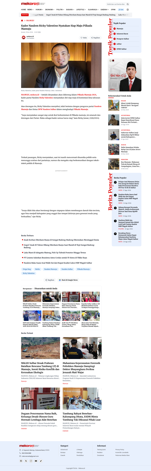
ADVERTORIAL (125, 115)
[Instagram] (31, 461)
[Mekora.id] (29, 445)
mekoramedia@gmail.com (30, 456)
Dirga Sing (27, 269)
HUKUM (39, 10)
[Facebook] (21, 461)
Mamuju (30, 20)
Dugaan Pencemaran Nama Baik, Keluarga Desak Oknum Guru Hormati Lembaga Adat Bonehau (71, 306)
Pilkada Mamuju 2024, (87, 95)
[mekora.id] (23, 37)
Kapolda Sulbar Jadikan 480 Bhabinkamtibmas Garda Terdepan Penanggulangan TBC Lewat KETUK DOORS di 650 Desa (90, 307)
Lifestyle (79, 449)
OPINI (113, 10)
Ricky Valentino (46, 98)
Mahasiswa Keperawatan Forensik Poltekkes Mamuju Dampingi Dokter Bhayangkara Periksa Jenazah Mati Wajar (51, 307)
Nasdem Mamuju (50, 269)
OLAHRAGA (92, 10)
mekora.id (30, 36)
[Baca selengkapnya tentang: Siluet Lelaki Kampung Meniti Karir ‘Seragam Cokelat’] (113, 105)
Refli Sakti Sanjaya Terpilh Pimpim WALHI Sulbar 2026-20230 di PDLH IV (32, 324)
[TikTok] (41, 461)
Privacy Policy (120, 449)
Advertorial (64, 449)
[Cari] (128, 4)
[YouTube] (36, 461)
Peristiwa (124, 159)
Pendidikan (80, 455)
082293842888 (26, 453)
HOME (23, 10)
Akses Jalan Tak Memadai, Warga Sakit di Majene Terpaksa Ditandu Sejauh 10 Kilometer (90, 325)
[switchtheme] (127, 9)
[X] (26, 461)
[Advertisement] (61, 137)
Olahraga (79, 452)
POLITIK (59, 10)
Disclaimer (100, 455)
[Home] (22, 21)
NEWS (29, 10)
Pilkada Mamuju (81, 109)
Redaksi (99, 452)
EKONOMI (49, 10)
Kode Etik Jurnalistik (122, 452)
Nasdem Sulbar (67, 269)
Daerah (63, 455)
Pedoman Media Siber (123, 455)
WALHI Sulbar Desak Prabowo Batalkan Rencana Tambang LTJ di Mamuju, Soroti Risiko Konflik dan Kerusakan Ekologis (32, 307)
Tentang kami (101, 449)
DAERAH (104, 10)
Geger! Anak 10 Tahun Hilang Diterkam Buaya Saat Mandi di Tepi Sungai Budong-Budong (76, 15)
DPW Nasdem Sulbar (47, 109)
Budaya (63, 452)
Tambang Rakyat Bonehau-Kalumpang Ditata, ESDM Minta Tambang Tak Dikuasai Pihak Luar (51, 325)
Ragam (123, 100)
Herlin (37, 269)
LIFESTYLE (80, 10)
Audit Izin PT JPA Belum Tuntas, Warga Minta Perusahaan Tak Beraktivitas (70, 325)
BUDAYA (69, 10)
